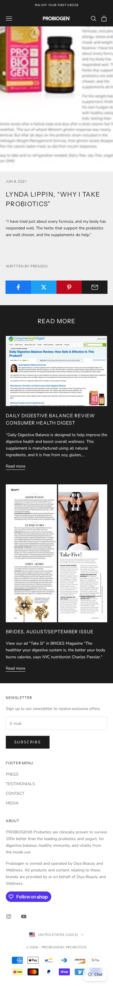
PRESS (12, 774)
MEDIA (12, 803)
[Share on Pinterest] (69, 287)
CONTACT (15, 793)
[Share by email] (94, 287)
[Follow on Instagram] (9, 916)
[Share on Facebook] (18, 287)
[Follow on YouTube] (24, 916)
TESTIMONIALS (20, 784)
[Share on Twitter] (44, 287)
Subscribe (27, 742)
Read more (15, 466)
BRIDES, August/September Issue (50, 631)
